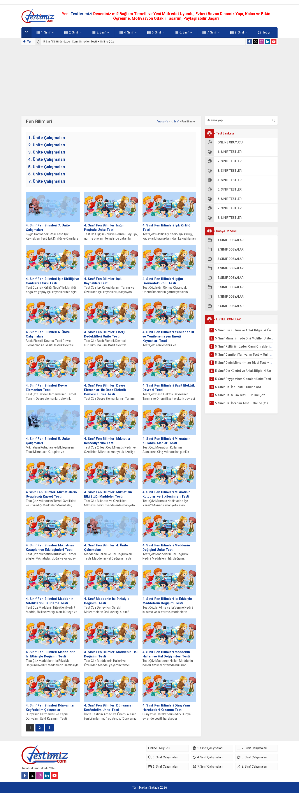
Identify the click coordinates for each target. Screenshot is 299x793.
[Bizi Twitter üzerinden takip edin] (255, 41)
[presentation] (38, 41)
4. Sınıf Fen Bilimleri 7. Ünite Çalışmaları (48, 227)
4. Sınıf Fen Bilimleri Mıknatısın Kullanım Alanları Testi (166, 441)
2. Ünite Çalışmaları (46, 144)
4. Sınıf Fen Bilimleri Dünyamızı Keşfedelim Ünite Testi (108, 707)
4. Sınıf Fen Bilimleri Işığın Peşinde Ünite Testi (104, 227)
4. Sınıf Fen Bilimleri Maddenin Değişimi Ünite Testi (166, 547)
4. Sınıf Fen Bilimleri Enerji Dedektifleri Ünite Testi (104, 334)
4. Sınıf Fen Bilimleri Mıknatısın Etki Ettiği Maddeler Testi (108, 494)
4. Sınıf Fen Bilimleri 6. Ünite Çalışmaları (48, 334)
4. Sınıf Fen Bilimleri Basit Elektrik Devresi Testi (168, 387)
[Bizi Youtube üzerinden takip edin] (273, 41)
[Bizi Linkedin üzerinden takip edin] (267, 41)
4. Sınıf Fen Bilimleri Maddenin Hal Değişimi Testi (110, 654)
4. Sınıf (175, 121)
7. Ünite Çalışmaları (46, 181)
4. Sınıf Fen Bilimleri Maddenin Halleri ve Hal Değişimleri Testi (166, 654)
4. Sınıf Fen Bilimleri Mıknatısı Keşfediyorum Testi (107, 441)
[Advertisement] (149, 78)
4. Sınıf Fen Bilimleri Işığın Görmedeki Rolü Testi (162, 281)
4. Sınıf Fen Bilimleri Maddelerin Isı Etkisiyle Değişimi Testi (51, 654)
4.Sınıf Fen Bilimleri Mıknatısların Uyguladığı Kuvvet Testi (51, 494)
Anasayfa (162, 121)
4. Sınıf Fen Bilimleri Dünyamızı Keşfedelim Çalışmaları (50, 707)
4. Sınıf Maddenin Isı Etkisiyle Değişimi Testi (106, 601)
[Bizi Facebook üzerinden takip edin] (249, 41)
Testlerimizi (81, 13)
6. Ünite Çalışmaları (46, 174)
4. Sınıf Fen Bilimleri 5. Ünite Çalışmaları (48, 441)
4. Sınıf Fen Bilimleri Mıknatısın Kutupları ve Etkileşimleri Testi (166, 494)
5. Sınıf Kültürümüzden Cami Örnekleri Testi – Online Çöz (78, 41)
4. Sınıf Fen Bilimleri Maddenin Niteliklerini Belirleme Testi (49, 601)
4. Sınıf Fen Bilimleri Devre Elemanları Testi (46, 387)
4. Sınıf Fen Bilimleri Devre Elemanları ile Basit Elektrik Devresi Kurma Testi (105, 389)
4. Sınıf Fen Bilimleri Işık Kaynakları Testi (102, 281)
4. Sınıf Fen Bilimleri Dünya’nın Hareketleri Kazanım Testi (166, 707)
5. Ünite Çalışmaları (46, 166)
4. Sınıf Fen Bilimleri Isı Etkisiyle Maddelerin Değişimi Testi (167, 601)
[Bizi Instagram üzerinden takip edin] (261, 41)
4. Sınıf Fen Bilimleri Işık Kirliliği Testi (166, 227)
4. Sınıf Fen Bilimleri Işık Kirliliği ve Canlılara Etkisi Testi (52, 281)
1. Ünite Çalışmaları (46, 137)
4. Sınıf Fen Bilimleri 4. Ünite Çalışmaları (106, 547)
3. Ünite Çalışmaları (46, 152)
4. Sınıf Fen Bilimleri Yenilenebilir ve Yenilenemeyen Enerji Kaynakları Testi (168, 336)
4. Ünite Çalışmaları (46, 159)
